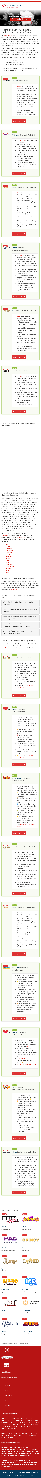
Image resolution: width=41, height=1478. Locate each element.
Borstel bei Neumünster (8, 1250)
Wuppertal (8, 1408)
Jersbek (3, 1313)
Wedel (7, 570)
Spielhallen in (5, 1344)
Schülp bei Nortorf (30, 187)
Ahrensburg (9, 568)
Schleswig (8, 564)
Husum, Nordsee (29, 907)
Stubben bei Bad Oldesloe (30, 1313)
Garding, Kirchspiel (30, 310)
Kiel (6, 544)
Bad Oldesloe (9, 566)
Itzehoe (7, 560)
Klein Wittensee (27, 1229)
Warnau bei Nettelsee (31, 847)
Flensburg (8, 548)
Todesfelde (32, 135)
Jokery (19, 376)
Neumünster (9, 550)
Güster (24, 1271)
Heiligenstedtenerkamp (29, 1292)
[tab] (20, 603)
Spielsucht (10, 1475)
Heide (7, 562)
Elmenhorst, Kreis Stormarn (20, 780)
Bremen (7, 1405)
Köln (6, 1390)
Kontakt (16, 1475)
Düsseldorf (8, 1395)
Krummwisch (25, 1250)
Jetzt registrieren (18, 121)
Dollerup (27, 371)
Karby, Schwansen (17, 970)
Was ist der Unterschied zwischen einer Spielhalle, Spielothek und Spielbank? (17, 625)
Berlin (7, 1383)
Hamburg (8, 1385)
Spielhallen (5, 535)
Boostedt (28, 658)
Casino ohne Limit (22, 1058)
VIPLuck (19, 256)
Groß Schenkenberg (18, 1035)
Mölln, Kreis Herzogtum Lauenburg (23, 1090)
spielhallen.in (21, 537)
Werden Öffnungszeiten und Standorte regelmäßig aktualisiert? (17, 632)
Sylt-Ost (3, 1292)
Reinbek (8, 572)
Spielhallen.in (8, 35)
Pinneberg (8, 556)
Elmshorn (8, 554)
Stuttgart (7, 1398)
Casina (19, 193)
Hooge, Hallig (5, 1229)
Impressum (31, 1475)
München (8, 1388)
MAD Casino (21, 140)
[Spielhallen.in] (12, 5)
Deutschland (14, 590)
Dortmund (8, 1403)
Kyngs (19, 316)
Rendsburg (8, 558)
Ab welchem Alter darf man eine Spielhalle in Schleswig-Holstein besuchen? (19, 618)
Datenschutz (23, 1475)
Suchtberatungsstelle (7, 1426)
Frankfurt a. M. (9, 1393)
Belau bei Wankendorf (19, 712)
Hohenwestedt (26, 1334)
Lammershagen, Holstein (20, 250)
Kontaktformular (6, 648)
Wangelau (4, 1334)
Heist (27, 81)
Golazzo (19, 86)
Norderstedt (9, 552)
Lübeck (7, 546)
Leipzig (7, 1400)
